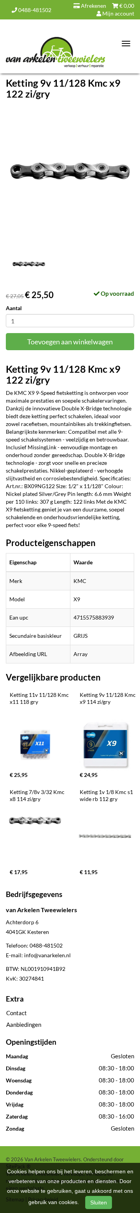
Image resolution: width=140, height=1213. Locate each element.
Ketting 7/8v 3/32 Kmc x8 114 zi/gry (38, 795)
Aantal (14, 308)
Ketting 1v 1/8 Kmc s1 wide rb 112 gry (107, 795)
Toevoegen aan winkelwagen (70, 341)
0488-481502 (34, 10)
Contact (16, 1012)
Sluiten (98, 1202)
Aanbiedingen (23, 1024)
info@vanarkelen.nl (47, 955)
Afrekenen (93, 5)
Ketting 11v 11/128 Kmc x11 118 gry (40, 698)
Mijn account (117, 13)
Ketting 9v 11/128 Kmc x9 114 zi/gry (108, 698)
